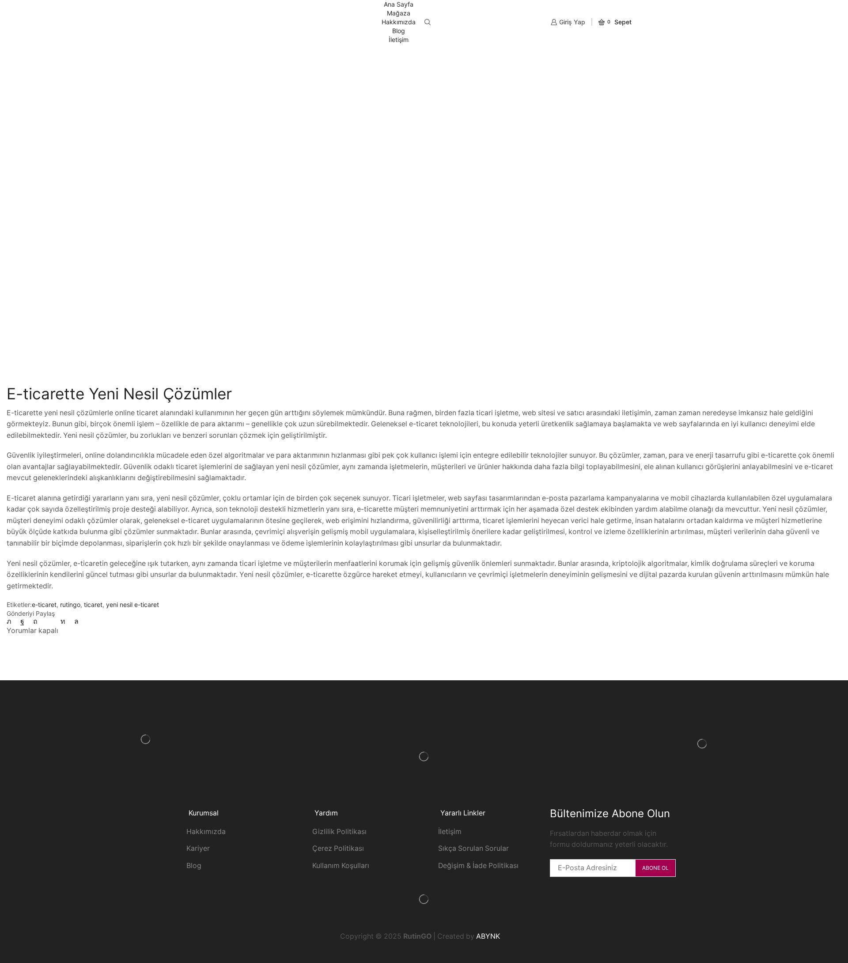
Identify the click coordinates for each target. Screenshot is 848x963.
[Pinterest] (35, 621)
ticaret (93, 604)
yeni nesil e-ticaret (132, 604)
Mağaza (398, 13)
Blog (398, 30)
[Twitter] (11, 621)
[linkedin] (63, 621)
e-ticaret (44, 604)
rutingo (70, 604)
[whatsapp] (74, 621)
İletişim (399, 39)
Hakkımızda (399, 22)
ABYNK (488, 936)
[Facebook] (22, 621)
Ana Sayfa (398, 4)
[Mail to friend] (49, 621)
